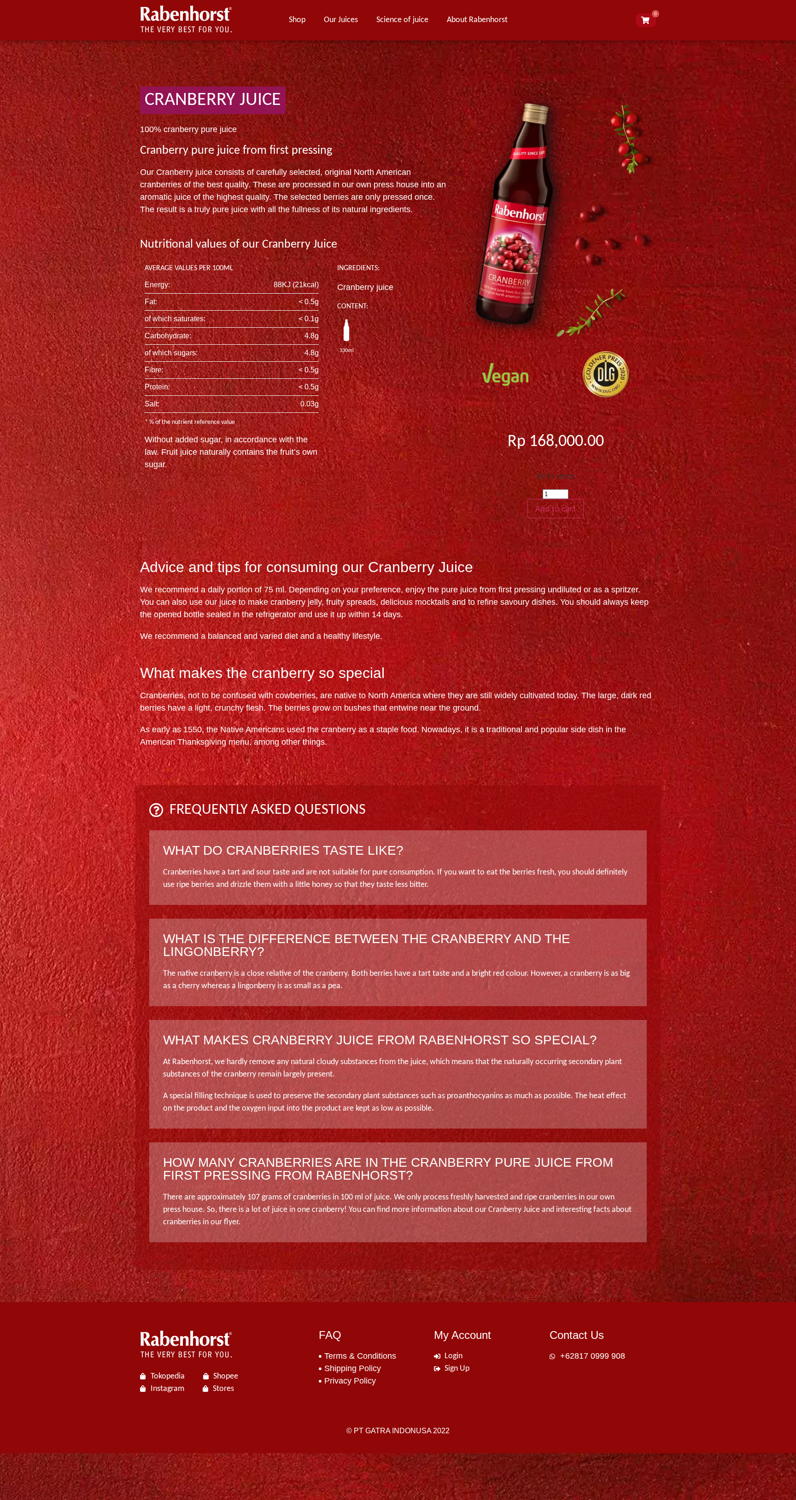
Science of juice (402, 20)
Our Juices (341, 20)
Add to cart (555, 508)
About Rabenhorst (477, 20)
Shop (297, 20)
